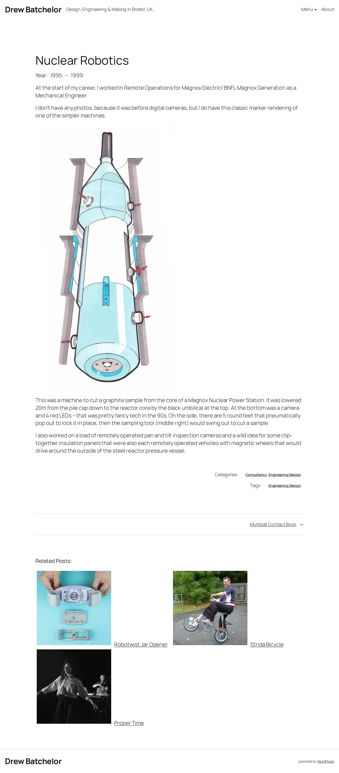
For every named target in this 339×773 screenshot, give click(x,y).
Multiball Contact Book (273, 524)
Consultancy (256, 474)
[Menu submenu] (315, 9)
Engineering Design (285, 474)
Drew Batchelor (33, 9)
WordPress (325, 761)
